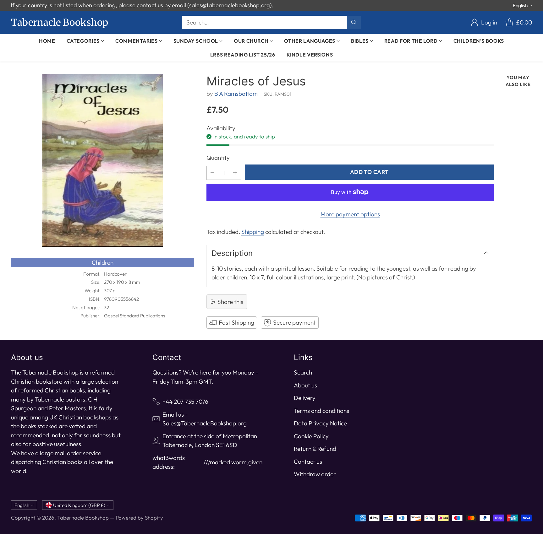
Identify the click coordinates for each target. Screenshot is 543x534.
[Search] (354, 22)
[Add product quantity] (235, 173)
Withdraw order (315, 474)
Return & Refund (315, 448)
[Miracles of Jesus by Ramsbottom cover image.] (102, 160)
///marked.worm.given (233, 462)
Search (303, 372)
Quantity (218, 157)
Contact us (308, 461)
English (520, 5)
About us (305, 385)
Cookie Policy (311, 436)
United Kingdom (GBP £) (79, 505)
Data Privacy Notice (320, 423)
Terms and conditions (321, 410)
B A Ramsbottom (236, 93)
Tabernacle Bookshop (83, 517)
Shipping (252, 231)
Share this (230, 301)
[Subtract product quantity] (212, 173)
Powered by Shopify (139, 517)
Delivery (304, 398)
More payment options (350, 214)
